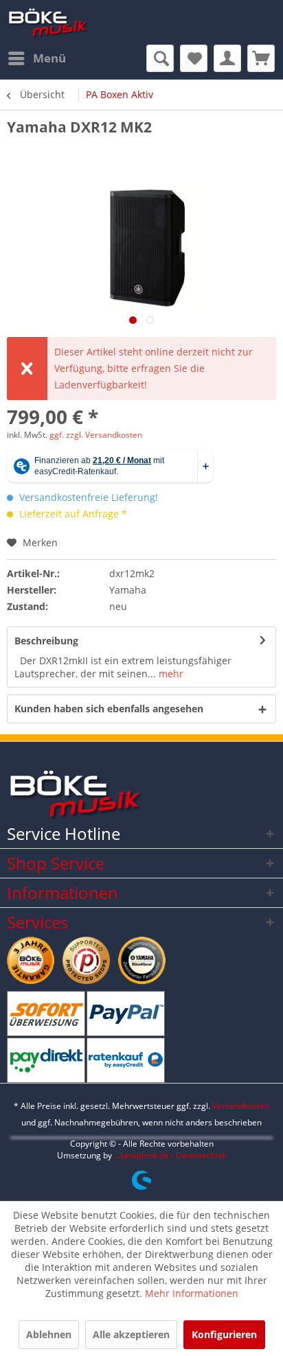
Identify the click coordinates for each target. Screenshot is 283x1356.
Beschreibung (46, 640)
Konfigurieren (224, 1334)
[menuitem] (36, 58)
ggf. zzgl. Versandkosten (95, 435)
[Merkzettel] (193, 58)
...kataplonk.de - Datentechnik (170, 1155)
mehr (169, 673)
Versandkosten (240, 1106)
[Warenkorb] (261, 58)
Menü (49, 58)
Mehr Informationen (191, 1293)
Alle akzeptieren (131, 1334)
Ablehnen (48, 1334)
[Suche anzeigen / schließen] (160, 58)
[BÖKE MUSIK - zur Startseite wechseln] (48, 22)
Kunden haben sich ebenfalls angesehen (108, 708)
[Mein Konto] (227, 58)
